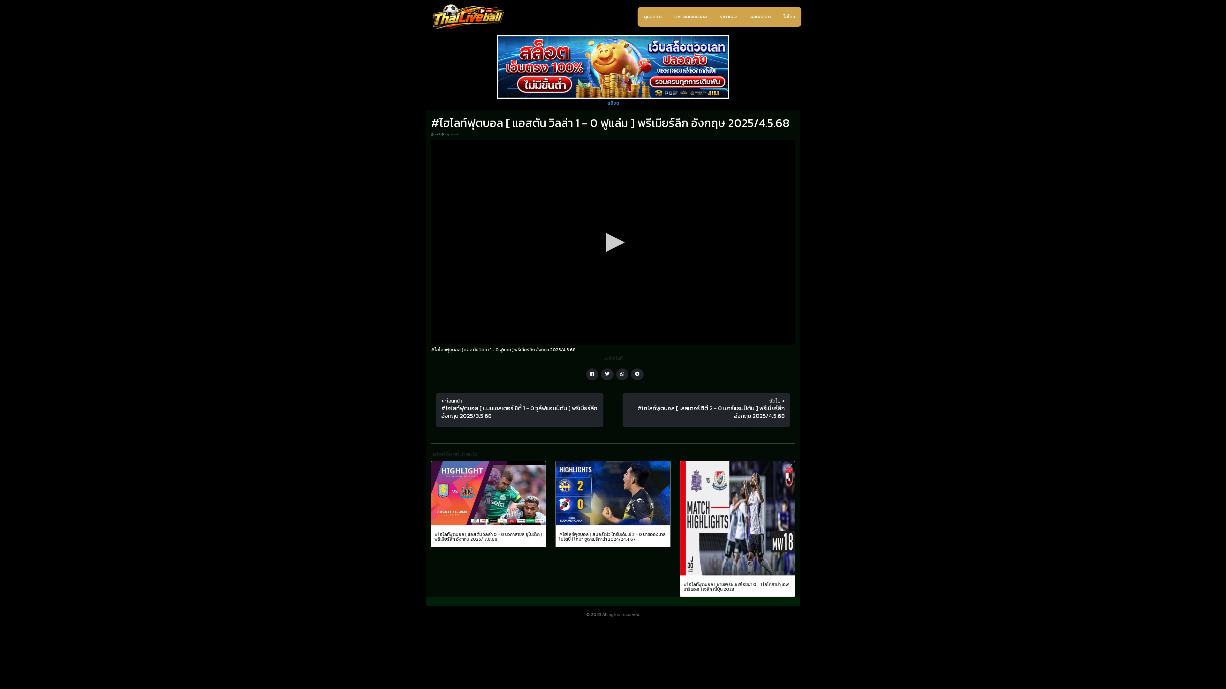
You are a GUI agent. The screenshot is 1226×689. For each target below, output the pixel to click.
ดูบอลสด (653, 16)
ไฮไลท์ (789, 16)
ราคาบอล (729, 16)
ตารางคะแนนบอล (690, 16)
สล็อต (613, 103)
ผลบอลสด (760, 16)
